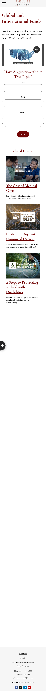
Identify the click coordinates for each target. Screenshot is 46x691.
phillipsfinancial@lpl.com (23, 678)
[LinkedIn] (25, 687)
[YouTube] (29, 687)
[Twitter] (20, 687)
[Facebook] (16, 687)
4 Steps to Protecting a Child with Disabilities (22, 287)
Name (23, 82)
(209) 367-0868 (26, 671)
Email (23, 97)
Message (23, 112)
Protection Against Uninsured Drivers (20, 236)
